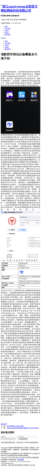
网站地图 (21, 459)
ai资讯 (7, 30)
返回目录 (4, 424)
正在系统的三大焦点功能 (15, 426)
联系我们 (8, 34)
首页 (6, 26)
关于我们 (8, 28)
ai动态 (7, 32)
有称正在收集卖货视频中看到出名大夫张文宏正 (23, 428)
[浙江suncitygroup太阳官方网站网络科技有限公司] (20, 8)
